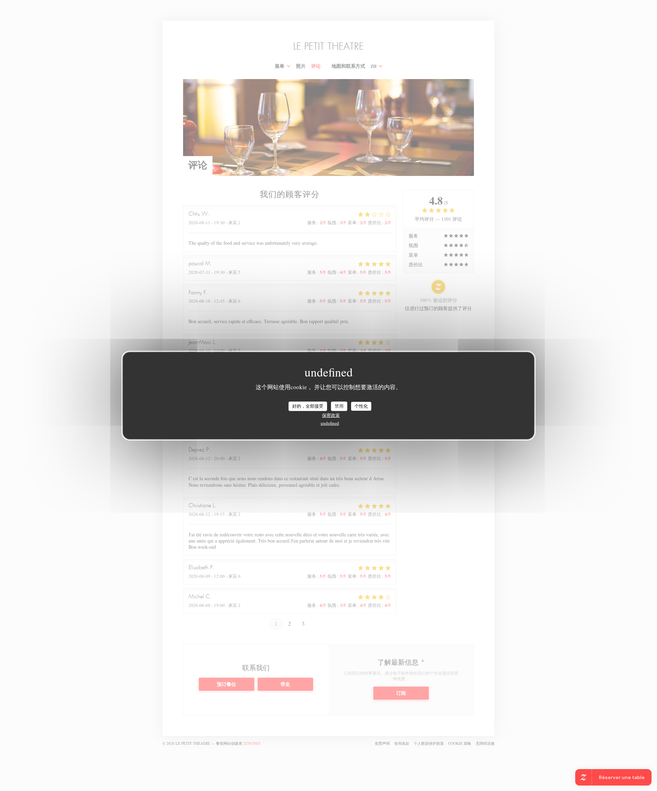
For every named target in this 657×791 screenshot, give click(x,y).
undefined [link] (330, 423)
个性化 (361, 406)
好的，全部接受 (307, 406)
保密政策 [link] (331, 415)
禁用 (339, 406)
